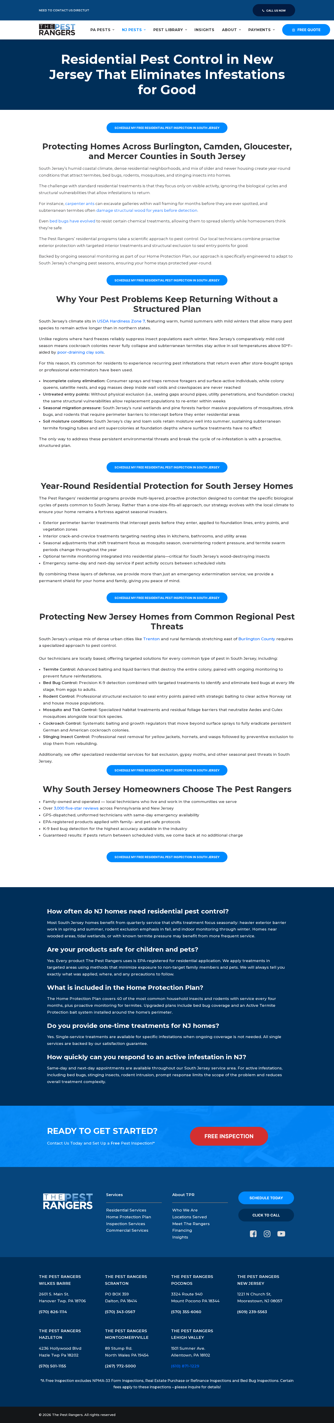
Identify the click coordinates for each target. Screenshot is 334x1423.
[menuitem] (274, 10)
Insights (204, 30)
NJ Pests (132, 30)
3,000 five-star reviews (76, 808)
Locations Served (189, 1217)
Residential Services (126, 1210)
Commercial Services (127, 1230)
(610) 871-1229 (185, 1366)
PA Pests (100, 30)
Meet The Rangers (191, 1223)
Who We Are (185, 1210)
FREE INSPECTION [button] (229, 1136)
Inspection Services (125, 1223)
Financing (182, 1230)
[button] (253, 1235)
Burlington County (256, 639)
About (229, 30)
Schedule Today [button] (266, 1198)
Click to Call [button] (266, 1215)
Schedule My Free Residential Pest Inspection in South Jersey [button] (167, 128)
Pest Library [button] (168, 30)
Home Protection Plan (128, 1217)
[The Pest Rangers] (57, 29)
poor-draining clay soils (80, 352)
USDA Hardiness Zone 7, (121, 321)
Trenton (151, 639)
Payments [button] (259, 30)
